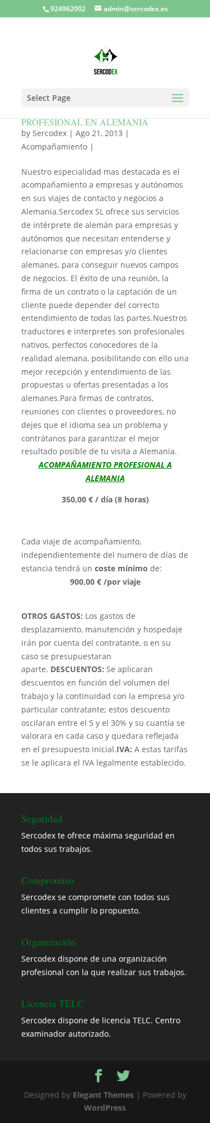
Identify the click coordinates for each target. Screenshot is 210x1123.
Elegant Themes (103, 1094)
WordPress (105, 1107)
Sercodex (49, 133)
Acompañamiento (54, 146)
